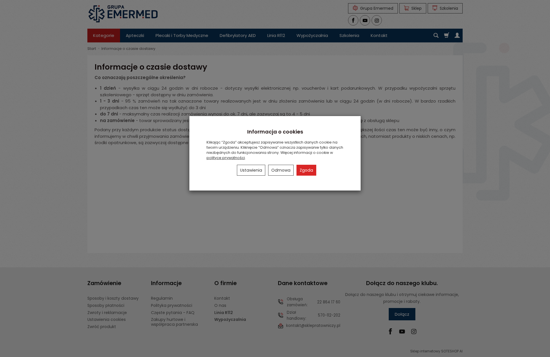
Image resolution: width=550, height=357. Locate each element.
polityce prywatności (226, 157)
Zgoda (306, 170)
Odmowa (280, 170)
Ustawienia (251, 170)
